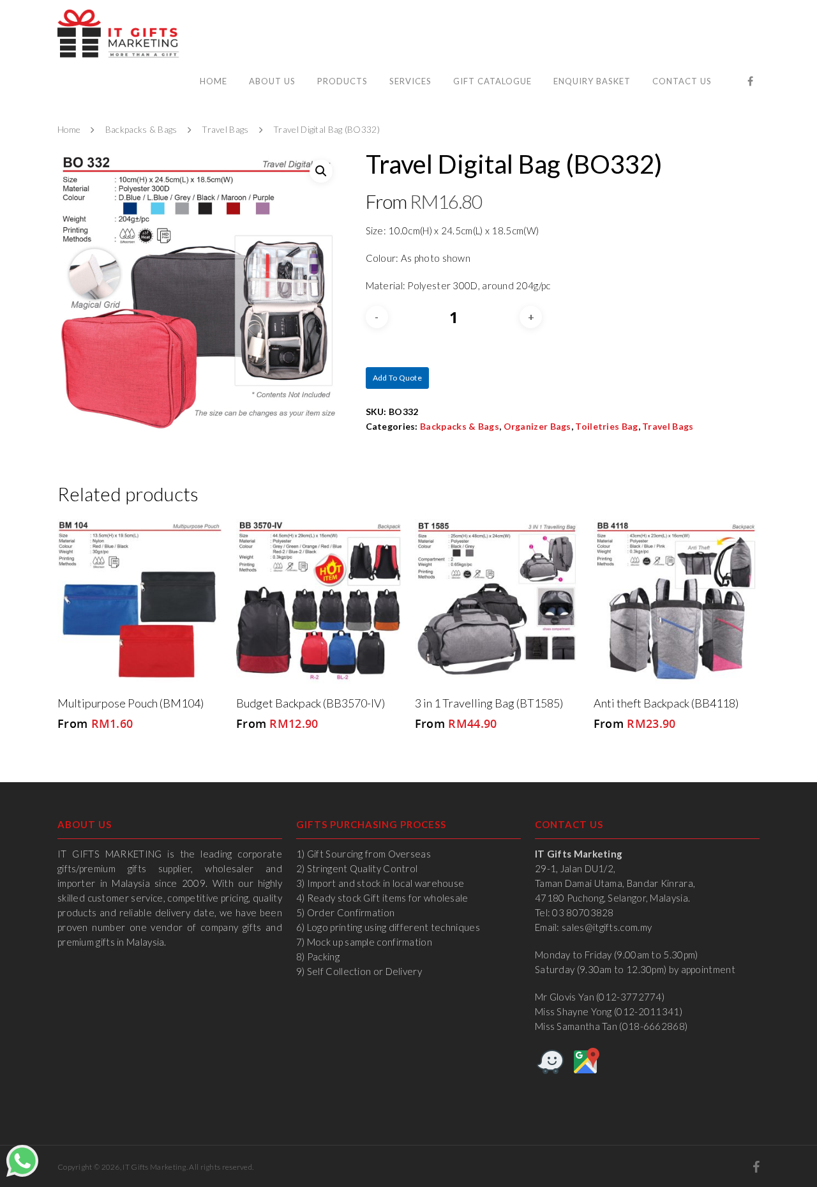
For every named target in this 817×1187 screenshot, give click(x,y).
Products (342, 81)
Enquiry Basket (592, 81)
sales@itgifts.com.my (607, 927)
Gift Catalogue (492, 81)
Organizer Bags (537, 426)
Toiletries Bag (606, 426)
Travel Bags (225, 130)
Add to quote (398, 377)
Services (410, 81)
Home (213, 81)
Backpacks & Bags (141, 130)
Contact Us (682, 81)
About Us (272, 81)
